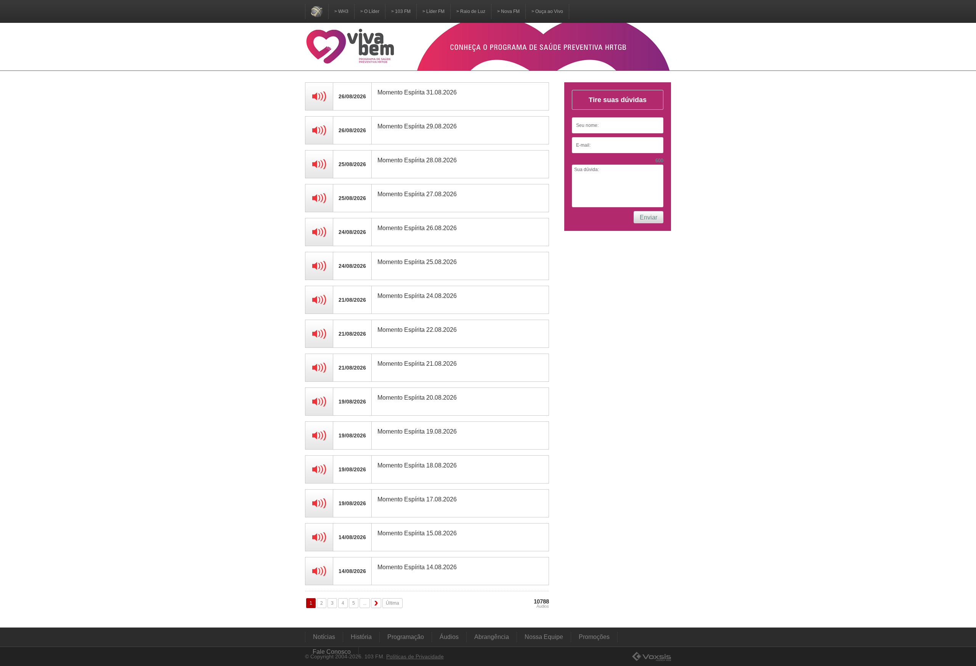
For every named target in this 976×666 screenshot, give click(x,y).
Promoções (594, 637)
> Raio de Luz (470, 11)
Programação (405, 637)
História (361, 637)
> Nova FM (508, 11)
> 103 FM (401, 11)
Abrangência (491, 637)
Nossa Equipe (544, 637)
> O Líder (369, 11)
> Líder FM (433, 11)
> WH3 (341, 11)
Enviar (648, 217)
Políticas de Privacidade (415, 656)
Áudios (449, 637)
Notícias (324, 637)
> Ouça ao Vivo (547, 11)
